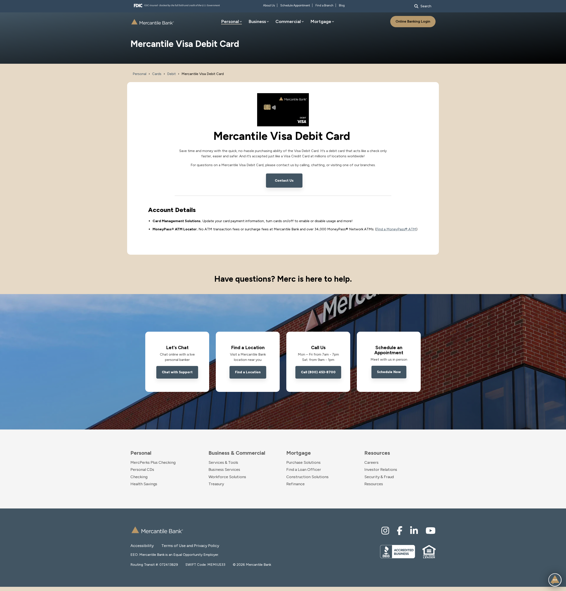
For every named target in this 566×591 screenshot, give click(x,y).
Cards (156, 74)
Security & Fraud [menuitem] (379, 476)
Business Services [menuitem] (224, 469)
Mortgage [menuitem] (298, 452)
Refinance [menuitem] (295, 483)
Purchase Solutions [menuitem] (303, 462)
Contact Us (284, 181)
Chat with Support (177, 372)
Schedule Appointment (295, 5)
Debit (171, 74)
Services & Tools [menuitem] (223, 462)
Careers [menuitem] (371, 462)
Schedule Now (389, 372)
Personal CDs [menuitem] (142, 469)
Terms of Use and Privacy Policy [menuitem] (176, 545)
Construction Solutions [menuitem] (307, 476)
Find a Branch (324, 5)
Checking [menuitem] (138, 476)
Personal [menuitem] (140, 452)
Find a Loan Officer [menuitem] (303, 469)
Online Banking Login (413, 21)
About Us (269, 5)
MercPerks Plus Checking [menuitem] (153, 462)
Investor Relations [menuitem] (380, 469)
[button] (555, 580)
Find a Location (248, 372)
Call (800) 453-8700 (318, 372)
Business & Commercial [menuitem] (236, 452)
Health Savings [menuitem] (143, 483)
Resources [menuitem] (377, 452)
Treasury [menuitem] (216, 483)
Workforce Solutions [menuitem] (227, 476)
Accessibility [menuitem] (142, 545)
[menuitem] (385, 530)
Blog (342, 5)
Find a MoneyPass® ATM (396, 229)
